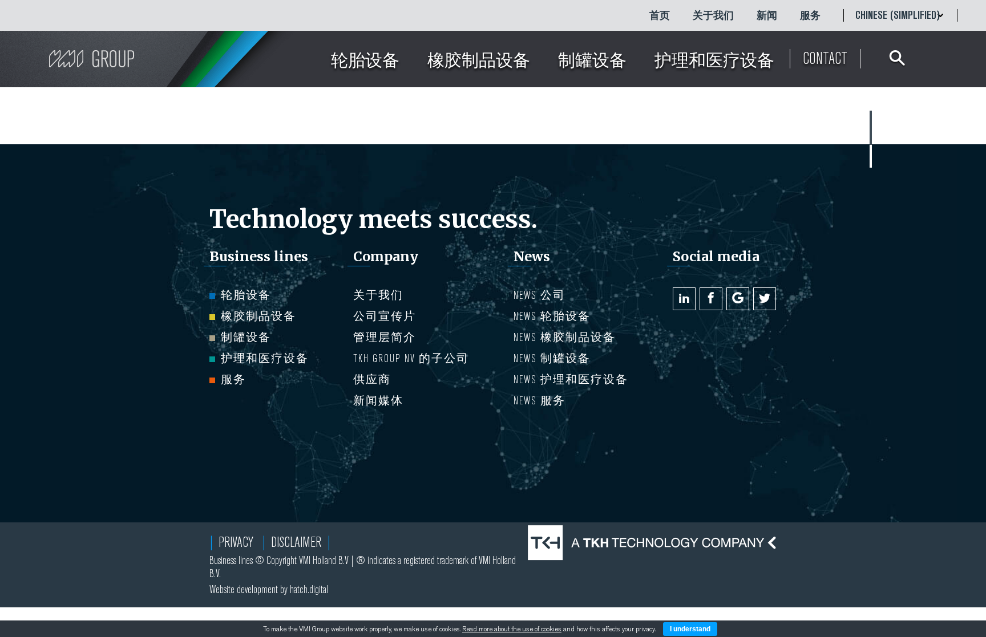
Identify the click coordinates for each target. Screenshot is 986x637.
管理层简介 (384, 337)
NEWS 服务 (539, 400)
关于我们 (713, 15)
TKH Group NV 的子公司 (411, 358)
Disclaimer (296, 542)
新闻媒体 (378, 400)
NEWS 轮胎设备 (552, 316)
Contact (825, 58)
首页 (659, 15)
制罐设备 (246, 337)
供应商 (372, 379)
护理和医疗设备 (265, 358)
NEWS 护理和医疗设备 (571, 379)
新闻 (767, 15)
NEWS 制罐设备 (552, 358)
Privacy (236, 542)
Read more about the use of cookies (511, 629)
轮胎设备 (246, 295)
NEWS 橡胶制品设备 (565, 337)
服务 (810, 15)
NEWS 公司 (539, 295)
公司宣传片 (384, 316)
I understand (690, 629)
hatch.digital (309, 589)
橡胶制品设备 (258, 316)
